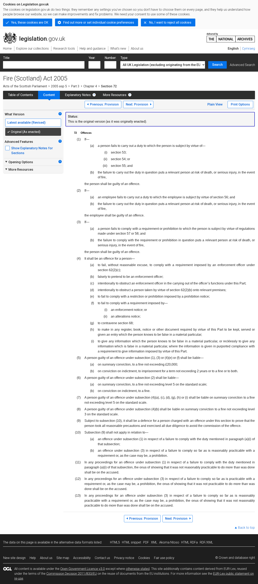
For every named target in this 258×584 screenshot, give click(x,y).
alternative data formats (76, 542)
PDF (146, 542)
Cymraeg (248, 48)
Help (33, 558)
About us (46, 558)
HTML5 (115, 542)
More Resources (114, 95)
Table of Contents (20, 95)
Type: (124, 58)
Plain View (215, 104)
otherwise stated (138, 569)
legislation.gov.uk (36, 33)
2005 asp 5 (59, 86)
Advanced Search (242, 65)
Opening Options (19, 162)
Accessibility (82, 558)
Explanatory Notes (78, 95)
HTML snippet (131, 542)
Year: (92, 58)
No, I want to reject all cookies (170, 22)
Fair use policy (164, 558)
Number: (110, 58)
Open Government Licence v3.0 (82, 569)
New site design (14, 558)
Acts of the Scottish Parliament (25, 86)
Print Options (240, 104)
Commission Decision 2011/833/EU (71, 574)
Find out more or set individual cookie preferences (98, 22)
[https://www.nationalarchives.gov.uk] (231, 36)
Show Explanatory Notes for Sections (32, 150)
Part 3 (75, 86)
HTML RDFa (189, 542)
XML (154, 542)
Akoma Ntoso (169, 542)
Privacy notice (124, 558)
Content (49, 95)
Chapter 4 (90, 86)
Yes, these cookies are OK (29, 22)
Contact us (102, 558)
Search (217, 65)
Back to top (246, 528)
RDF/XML (206, 542)
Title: (6, 58)
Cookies (144, 558)
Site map (62, 558)
